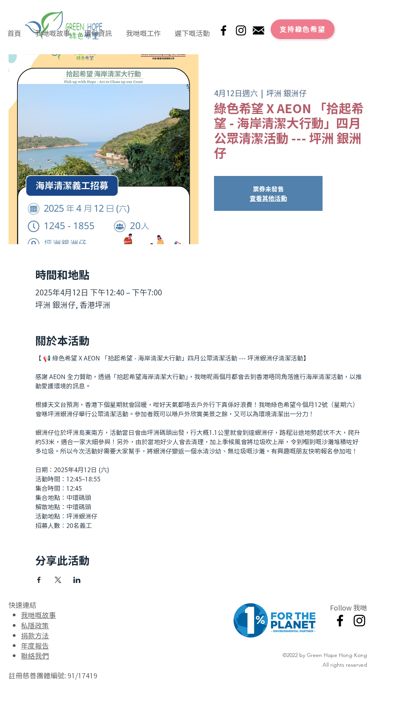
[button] (52, 29)
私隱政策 (35, 625)
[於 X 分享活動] (58, 580)
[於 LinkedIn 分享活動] (77, 580)
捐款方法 (35, 635)
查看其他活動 (268, 198)
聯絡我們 (35, 655)
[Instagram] (241, 30)
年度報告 (35, 645)
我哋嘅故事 (38, 615)
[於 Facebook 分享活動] (39, 580)
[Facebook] (223, 30)
